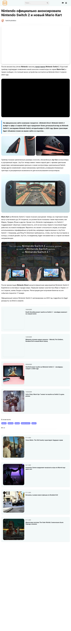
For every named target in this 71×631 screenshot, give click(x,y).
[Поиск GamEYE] (47, 3)
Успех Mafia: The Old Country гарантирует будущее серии (44, 440)
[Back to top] (68, 627)
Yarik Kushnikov (10, 20)
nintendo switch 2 (25, 423)
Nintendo (17, 423)
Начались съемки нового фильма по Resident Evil (42, 495)
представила (40, 67)
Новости (4, 423)
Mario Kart (10, 423)
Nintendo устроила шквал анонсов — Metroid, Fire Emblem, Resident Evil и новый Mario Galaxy (44, 340)
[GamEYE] (5, 3)
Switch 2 (34, 423)
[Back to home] (64, 627)
